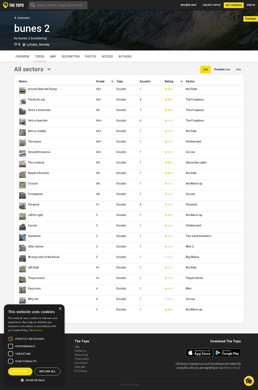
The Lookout (36, 162)
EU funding (81, 371)
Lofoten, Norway (38, 44)
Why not (33, 299)
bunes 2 (32, 28)
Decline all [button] (47, 371)
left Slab (33, 267)
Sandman (34, 236)
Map (53, 56)
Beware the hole (38, 173)
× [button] (59, 308)
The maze (34, 141)
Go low (190, 152)
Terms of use (81, 354)
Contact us (80, 350)
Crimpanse (35, 194)
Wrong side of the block (43, 257)
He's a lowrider (38, 120)
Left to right (35, 215)
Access (107, 56)
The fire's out (36, 99)
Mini (188, 288)
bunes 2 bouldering (32, 38)
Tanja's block (194, 278)
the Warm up (194, 183)
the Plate (191, 89)
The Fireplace (195, 99)
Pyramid (33, 204)
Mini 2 (190, 246)
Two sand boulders (198, 236)
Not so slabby (37, 131)
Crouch (33, 183)
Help (77, 346)
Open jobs (80, 367)
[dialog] (34, 345)
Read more (36, 330)
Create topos (212, 5)
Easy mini (34, 288)
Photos (90, 56)
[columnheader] (56, 81)
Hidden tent (193, 141)
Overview (23, 18)
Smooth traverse (39, 152)
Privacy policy (82, 359)
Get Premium (234, 5)
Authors (125, 56)
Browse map (189, 5)
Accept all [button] (20, 371)
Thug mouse (36, 278)
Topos (39, 56)
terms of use (232, 367)
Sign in (251, 5)
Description (70, 56)
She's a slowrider (39, 110)
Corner (32, 225)
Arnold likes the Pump (42, 89)
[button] (34, 380)
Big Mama (192, 257)
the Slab (191, 131)
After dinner (36, 246)
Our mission (81, 363)
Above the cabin (196, 162)
